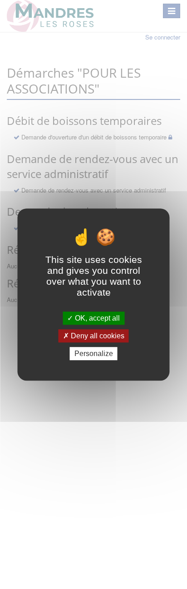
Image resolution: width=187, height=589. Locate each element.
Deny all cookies (96, 336)
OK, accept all (96, 318)
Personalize (93, 353)
